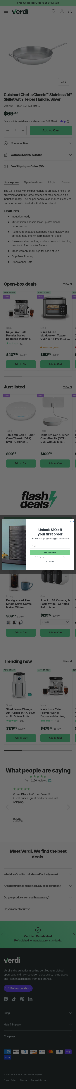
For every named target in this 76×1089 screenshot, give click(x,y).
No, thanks (50, 562)
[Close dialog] (72, 521)
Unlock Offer (50, 553)
